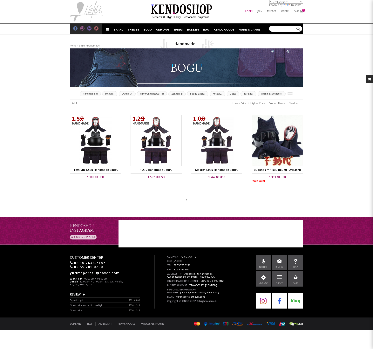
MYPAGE (271, 11)
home (73, 45)
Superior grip (77, 300)
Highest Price (257, 103)
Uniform (162, 29)
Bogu (148, 29)
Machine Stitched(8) (271, 93)
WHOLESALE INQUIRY (152, 323)
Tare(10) (248, 93)
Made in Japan (249, 29)
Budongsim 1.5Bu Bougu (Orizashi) (277, 170)
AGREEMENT (105, 323)
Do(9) (233, 93)
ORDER (285, 11)
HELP (89, 323)
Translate (296, 5)
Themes (133, 29)
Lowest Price (239, 103)
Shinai (178, 29)
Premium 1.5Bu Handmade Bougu (95, 170)
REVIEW (75, 294)
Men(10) (109, 93)
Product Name (277, 103)
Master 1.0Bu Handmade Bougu (216, 170)
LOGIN (249, 11)
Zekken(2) (177, 93)
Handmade (93, 45)
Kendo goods (224, 29)
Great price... (77, 310)
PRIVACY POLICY (126, 323)
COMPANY (75, 323)
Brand (118, 29)
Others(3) (127, 93)
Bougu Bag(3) (197, 93)
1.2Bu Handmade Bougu (156, 170)
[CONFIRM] (211, 285)
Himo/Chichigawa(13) (152, 93)
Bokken (193, 29)
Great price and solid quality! (86, 305)
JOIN (259, 11)
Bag (206, 29)
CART (296, 11)
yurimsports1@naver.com (190, 296)
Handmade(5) (90, 93)
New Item (294, 103)
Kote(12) (217, 93)
